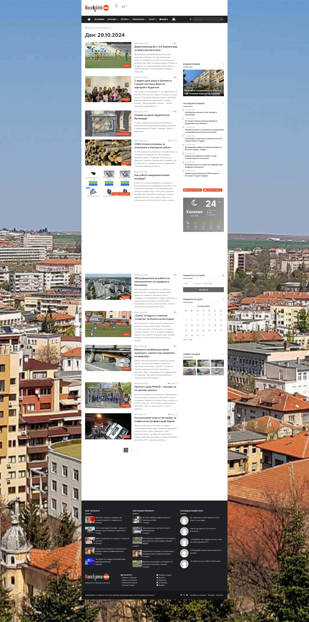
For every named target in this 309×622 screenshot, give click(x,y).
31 (203, 336)
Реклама (211, 595)
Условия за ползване (198, 595)
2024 (96, 28)
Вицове (161, 585)
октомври (103, 28)
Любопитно (138, 19)
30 (198, 336)
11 (209, 320)
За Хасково (162, 583)
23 (198, 330)
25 (209, 330)
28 (186, 336)
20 (221, 325)
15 (192, 325)
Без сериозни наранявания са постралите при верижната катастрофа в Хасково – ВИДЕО (159, 540)
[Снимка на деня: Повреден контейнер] (203, 363)
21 (186, 330)
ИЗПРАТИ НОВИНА (213, 190)
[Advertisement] (131, 236)
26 (215, 330)
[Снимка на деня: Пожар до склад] (203, 371)
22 (192, 330)
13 (221, 320)
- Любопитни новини (129, 583)
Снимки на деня (164, 575)
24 (203, 330)
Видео (165, 19)
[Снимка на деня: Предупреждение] (189, 371)
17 (203, 325)
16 (198, 325)
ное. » (191, 339)
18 (209, 325)
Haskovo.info (103, 595)
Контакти (219, 595)
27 (221, 330)
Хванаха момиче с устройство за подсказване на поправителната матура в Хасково (202, 90)
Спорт (152, 19)
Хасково (112, 19)
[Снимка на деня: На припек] (189, 363)
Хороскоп (162, 580)
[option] (203, 83)
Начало (90, 28)
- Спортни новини (128, 585)
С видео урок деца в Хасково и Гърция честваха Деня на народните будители (153, 84)
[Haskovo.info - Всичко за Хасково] (97, 8)
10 (203, 320)
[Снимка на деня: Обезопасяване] (217, 363)
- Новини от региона (129, 580)
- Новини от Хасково (129, 577)
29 (192, 336)
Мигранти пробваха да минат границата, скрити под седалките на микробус (154, 353)
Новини (100, 19)
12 (215, 320)
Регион (124, 19)
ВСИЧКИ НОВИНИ (193, 190)
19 (215, 325)
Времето (162, 577)
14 (186, 325)
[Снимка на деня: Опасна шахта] (217, 371)
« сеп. (185, 339)
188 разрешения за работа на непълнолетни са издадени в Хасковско (152, 281)
